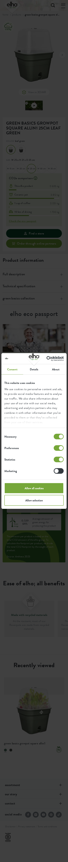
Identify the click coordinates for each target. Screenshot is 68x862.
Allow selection (34, 500)
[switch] (59, 448)
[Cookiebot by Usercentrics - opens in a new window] (49, 358)
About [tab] (56, 369)
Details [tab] (34, 369)
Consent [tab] (12, 369)
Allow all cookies (34, 488)
